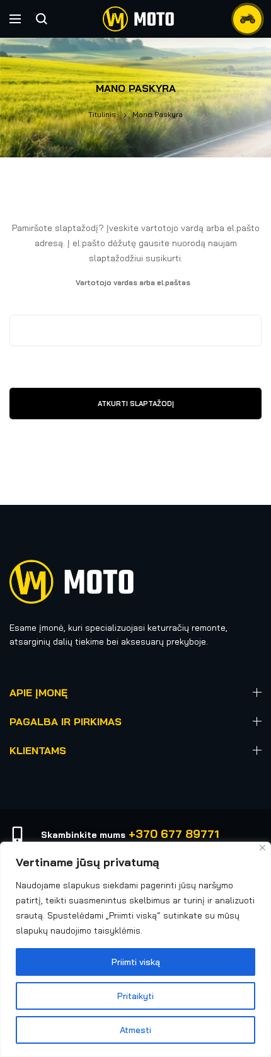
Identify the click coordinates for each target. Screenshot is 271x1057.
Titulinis (102, 114)
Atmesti (135, 1030)
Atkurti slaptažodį (136, 403)
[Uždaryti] (262, 848)
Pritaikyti (135, 996)
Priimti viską (136, 962)
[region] (135, 949)
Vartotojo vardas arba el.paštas (155, 281)
